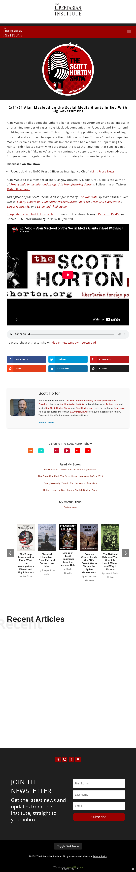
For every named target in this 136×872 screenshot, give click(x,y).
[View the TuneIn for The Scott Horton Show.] (41, 450)
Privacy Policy (100, 856)
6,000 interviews (78, 411)
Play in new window (65, 342)
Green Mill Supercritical (106, 202)
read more (68, 659)
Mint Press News (103, 171)
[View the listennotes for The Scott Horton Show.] (88, 450)
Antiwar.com (112, 404)
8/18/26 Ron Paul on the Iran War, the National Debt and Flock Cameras (68, 711)
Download (89, 342)
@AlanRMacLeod (18, 189)
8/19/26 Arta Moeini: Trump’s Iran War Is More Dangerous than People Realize (68, 645)
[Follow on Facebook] (71, 759)
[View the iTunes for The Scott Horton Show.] (17, 453)
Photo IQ (83, 202)
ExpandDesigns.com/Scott (59, 202)
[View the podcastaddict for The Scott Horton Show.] (77, 450)
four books (119, 408)
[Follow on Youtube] (78, 759)
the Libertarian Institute (72, 404)
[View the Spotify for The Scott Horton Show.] (12, 453)
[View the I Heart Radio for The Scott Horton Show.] (56, 450)
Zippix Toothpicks (18, 206)
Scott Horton (62, 653)
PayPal (115, 214)
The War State (88, 197)
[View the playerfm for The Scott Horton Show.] (67, 450)
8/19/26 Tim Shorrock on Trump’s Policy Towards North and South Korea (68, 678)
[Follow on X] (58, 759)
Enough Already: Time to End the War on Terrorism (70, 483)
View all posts (46, 422)
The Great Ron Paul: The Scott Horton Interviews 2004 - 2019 (70, 476)
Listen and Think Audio (52, 206)
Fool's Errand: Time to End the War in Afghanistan (70, 469)
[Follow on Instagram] (64, 759)
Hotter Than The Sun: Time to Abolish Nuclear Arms (70, 490)
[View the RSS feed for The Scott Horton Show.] (30, 450)
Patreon (103, 214)
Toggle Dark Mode (68, 846)
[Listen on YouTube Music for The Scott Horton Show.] (23, 453)
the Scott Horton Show (58, 408)
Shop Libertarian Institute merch (30, 214)
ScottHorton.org (84, 408)
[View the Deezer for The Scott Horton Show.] (49, 453)
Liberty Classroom (29, 202)
